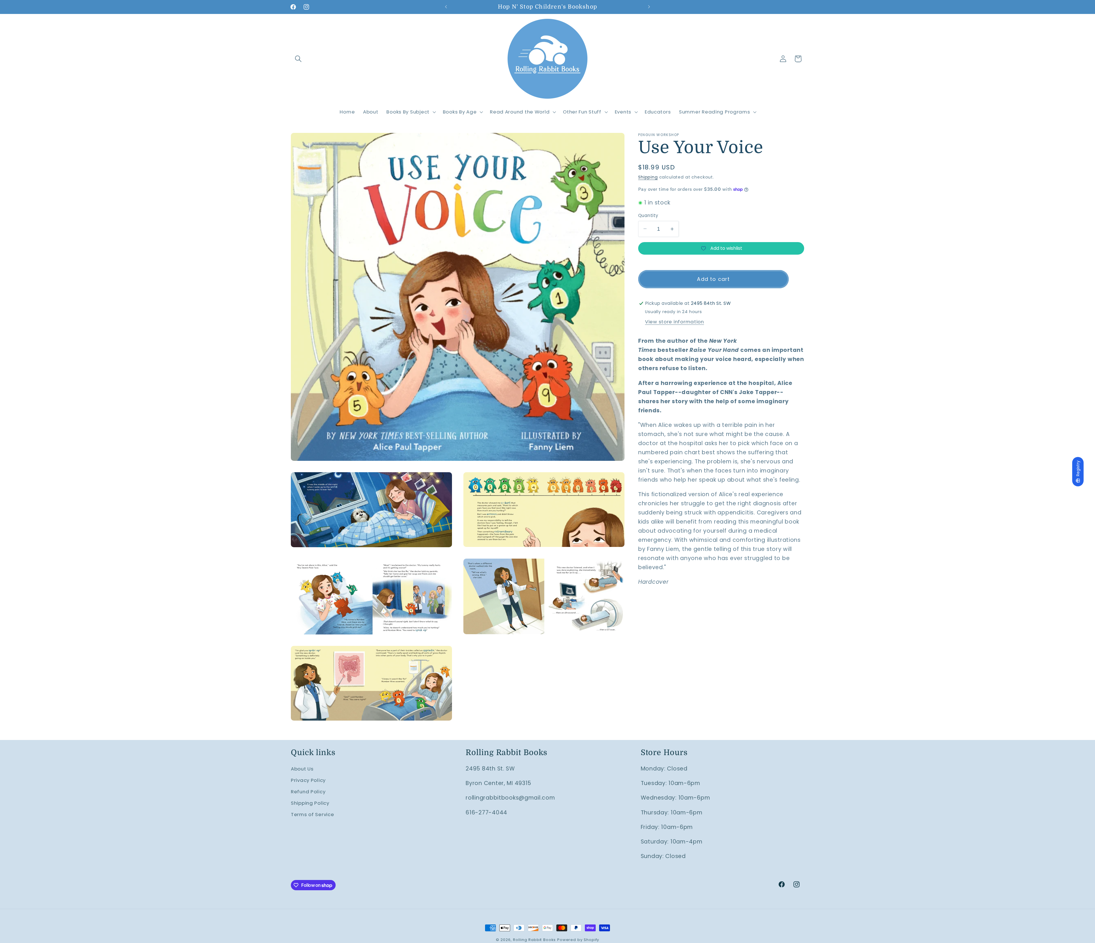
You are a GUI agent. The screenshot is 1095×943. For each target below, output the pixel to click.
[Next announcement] (649, 6)
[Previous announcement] (446, 6)
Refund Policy (308, 791)
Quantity (648, 215)
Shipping (648, 177)
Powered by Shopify (578, 939)
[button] (298, 58)
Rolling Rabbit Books (534, 939)
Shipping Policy (310, 803)
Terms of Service (312, 814)
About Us (302, 768)
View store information (674, 321)
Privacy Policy (308, 780)
